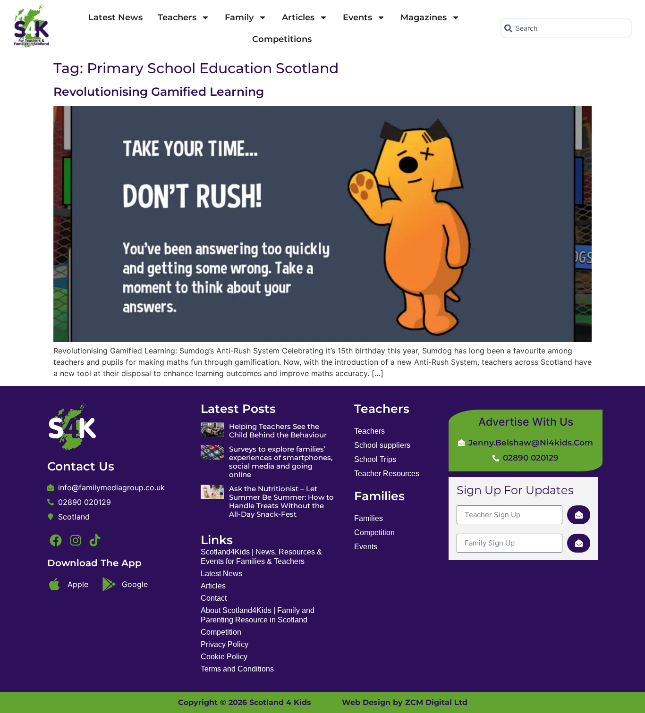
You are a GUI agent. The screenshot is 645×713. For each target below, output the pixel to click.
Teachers (177, 17)
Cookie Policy (224, 657)
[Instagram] (75, 540)
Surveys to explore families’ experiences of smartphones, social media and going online (280, 462)
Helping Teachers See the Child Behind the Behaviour (278, 430)
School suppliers (382, 445)
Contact (214, 598)
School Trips (375, 459)
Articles (298, 17)
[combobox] (566, 28)
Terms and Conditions (237, 669)
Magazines (423, 17)
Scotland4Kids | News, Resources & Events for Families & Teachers (261, 556)
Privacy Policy (224, 644)
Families (368, 518)
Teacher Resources (386, 474)
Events (357, 17)
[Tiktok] (94, 540)
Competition (221, 632)
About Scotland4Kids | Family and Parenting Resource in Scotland (257, 615)
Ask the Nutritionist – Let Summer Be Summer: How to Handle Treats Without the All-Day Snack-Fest (281, 501)
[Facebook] (55, 540)
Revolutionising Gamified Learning (158, 91)
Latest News (115, 17)
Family (239, 17)
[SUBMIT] (578, 514)
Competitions (282, 39)
